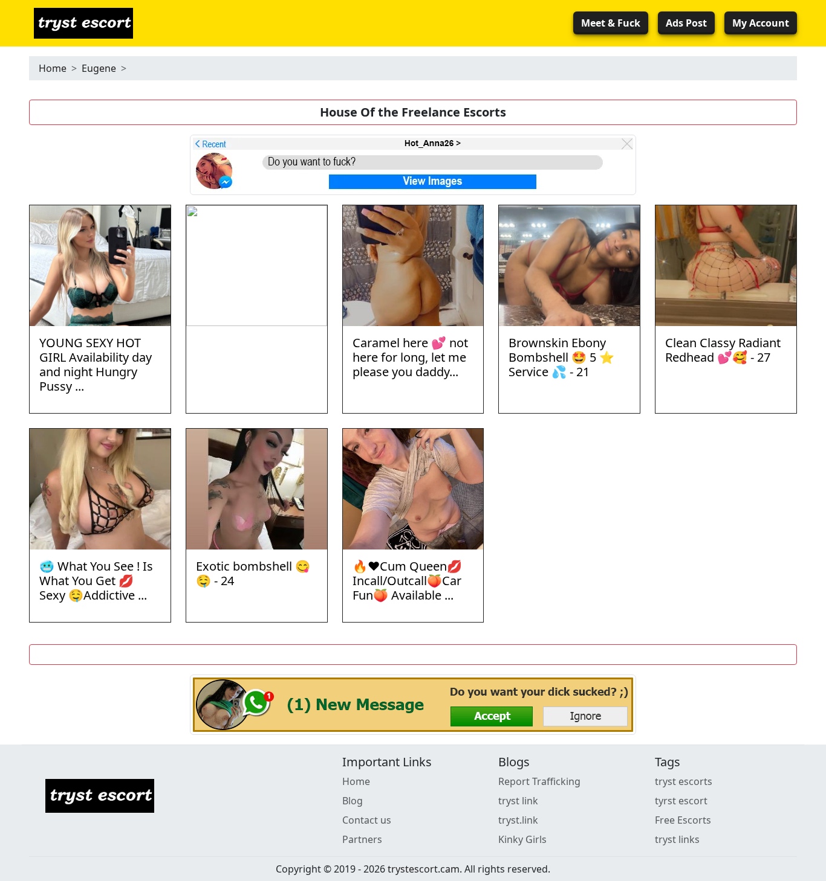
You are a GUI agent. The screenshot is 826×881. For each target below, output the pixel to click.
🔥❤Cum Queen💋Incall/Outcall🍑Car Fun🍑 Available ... (407, 580)
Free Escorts (683, 820)
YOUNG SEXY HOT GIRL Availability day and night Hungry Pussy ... (95, 364)
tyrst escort (681, 800)
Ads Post (686, 23)
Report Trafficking (539, 781)
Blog (352, 800)
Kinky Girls (522, 839)
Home (53, 68)
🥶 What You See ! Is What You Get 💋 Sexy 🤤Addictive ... (96, 580)
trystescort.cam (424, 869)
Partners (362, 839)
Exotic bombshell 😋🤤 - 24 (253, 573)
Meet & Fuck (610, 23)
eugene (99, 68)
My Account (760, 23)
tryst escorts (683, 781)
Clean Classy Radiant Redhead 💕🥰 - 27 (723, 350)
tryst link (518, 800)
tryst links (677, 839)
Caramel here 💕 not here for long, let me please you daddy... (410, 357)
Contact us (366, 820)
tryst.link (518, 820)
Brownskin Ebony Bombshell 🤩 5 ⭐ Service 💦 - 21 (561, 357)
